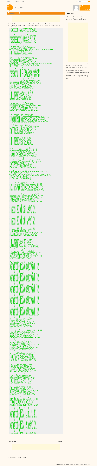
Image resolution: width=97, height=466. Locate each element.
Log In (85, 9)
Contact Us (23, 1)
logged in (15, 457)
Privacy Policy (66, 464)
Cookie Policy (59, 464)
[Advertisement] (36, 19)
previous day (12, 441)
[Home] (15, 10)
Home (8, 1)
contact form (11, 26)
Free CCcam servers (15, 1)
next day (60, 441)
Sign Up (88, 9)
